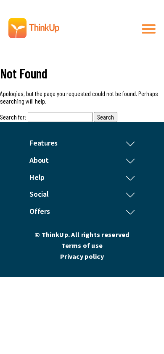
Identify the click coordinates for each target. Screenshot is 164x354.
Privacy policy (82, 256)
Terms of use (82, 245)
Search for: (13, 117)
